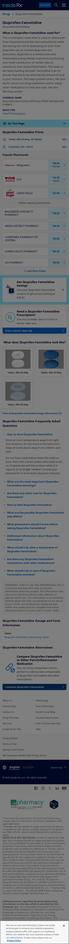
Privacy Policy (14, 940)
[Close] (63, 925)
